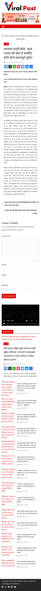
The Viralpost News (20, 581)
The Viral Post (19, 62)
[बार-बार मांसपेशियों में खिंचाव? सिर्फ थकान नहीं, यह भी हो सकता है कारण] (8, 564)
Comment (6, 236)
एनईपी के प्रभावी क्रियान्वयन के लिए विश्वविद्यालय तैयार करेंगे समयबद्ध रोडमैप (26, 537)
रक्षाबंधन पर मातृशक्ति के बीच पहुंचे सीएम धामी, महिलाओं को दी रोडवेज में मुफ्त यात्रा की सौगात (26, 417)
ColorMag (5, 584)
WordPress (15, 584)
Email (4, 275)
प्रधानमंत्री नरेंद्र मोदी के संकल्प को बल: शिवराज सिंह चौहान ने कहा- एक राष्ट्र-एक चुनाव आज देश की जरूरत (26, 431)
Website (5, 285)
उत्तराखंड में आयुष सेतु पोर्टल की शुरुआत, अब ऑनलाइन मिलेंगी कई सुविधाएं (26, 486)
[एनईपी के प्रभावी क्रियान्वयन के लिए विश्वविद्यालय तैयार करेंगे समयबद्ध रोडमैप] (8, 538)
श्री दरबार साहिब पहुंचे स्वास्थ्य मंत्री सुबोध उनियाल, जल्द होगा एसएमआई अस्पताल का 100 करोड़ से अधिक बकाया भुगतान (20, 354)
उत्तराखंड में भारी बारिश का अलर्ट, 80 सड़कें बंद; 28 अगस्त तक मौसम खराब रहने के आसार (27, 472)
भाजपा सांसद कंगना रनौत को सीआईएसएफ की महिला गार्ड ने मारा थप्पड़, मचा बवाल (21, 203)
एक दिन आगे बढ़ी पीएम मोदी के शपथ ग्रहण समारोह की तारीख (21, 211)
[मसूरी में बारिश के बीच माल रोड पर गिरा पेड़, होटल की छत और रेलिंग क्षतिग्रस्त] (8, 514)
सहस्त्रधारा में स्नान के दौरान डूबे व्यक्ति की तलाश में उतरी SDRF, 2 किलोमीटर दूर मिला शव (26, 459)
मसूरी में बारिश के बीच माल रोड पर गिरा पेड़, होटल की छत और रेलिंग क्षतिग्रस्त (27, 512)
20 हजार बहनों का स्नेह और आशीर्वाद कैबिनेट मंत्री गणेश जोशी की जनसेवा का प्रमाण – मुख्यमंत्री (26, 403)
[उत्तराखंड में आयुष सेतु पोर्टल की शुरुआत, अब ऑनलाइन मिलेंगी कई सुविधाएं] (8, 488)
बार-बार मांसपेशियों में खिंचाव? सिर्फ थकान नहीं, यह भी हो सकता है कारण (26, 563)
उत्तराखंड (6, 44)
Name (4, 265)
